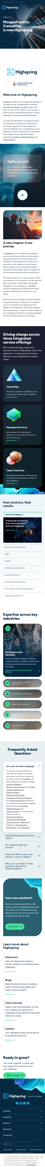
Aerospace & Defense (14, 817)
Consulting (15, 137)
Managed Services (27, 137)
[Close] (41, 1157)
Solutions (7, 1111)
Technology (18, 725)
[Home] (10, 7)
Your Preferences (18, 1152)
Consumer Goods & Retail (16, 819)
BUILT (26, 107)
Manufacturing (20, 704)
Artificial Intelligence (14, 784)
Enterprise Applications (15, 790)
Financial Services (22, 694)
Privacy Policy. (31, 1165)
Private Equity (19, 715)
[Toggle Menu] (41, 7)
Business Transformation (15, 787)
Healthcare (24, 822)
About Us (6, 1123)
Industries (7, 1117)
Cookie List (28, 1152)
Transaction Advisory (17, 801)
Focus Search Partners (11, 107)
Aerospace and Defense (20, 650)
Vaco (21, 2)
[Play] (22, 196)
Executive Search (12, 792)
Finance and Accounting (15, 795)
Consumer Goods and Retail (21, 683)
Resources (7, 1129)
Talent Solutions (9, 140)
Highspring (9, 2)
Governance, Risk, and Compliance (19, 798)
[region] (22, 1160)
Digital (32, 787)
